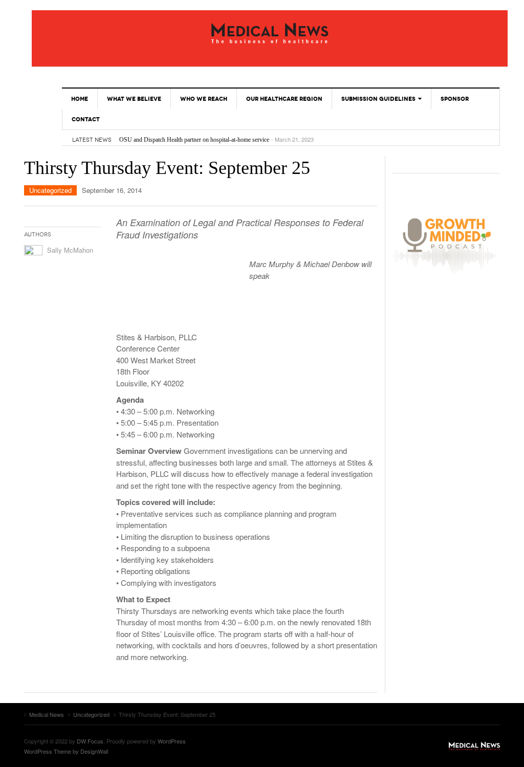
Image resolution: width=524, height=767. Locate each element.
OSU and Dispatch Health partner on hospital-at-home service (194, 139)
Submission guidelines (378, 98)
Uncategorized (50, 190)
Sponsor (455, 98)
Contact (86, 119)
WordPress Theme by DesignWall (66, 751)
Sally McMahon (70, 250)
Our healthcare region (284, 98)
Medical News (270, 33)
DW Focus (90, 741)
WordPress (172, 741)
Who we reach (203, 98)
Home (79, 98)
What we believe (134, 98)
